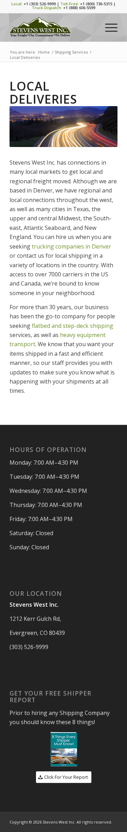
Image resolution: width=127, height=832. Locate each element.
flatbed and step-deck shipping (72, 326)
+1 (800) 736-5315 (96, 3)
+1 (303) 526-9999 (40, 3)
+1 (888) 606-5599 (79, 7)
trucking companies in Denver (71, 246)
